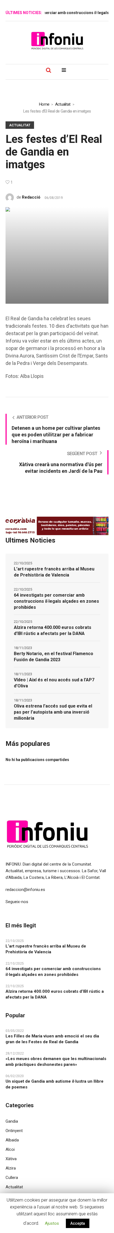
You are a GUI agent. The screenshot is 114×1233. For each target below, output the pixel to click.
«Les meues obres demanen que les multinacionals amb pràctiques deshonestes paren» (56, 1061)
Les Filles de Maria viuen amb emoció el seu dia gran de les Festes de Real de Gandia (52, 1039)
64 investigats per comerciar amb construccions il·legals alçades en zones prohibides (56, 601)
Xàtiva (11, 1158)
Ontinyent (14, 1130)
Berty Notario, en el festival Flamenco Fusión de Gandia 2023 (53, 656)
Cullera (12, 1177)
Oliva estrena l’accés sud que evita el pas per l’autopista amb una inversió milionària (53, 712)
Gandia (12, 1121)
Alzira (11, 1168)
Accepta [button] (77, 1223)
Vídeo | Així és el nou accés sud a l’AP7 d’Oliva (54, 682)
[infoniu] (57, 40)
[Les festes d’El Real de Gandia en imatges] (57, 255)
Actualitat (63, 104)
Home (44, 104)
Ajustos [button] (52, 1223)
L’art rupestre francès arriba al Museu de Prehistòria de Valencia (54, 572)
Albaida (12, 1140)
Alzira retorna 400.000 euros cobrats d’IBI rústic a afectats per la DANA (52, 630)
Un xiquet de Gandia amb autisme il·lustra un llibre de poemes (54, 1084)
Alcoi (10, 1149)
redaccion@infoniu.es (25, 889)
